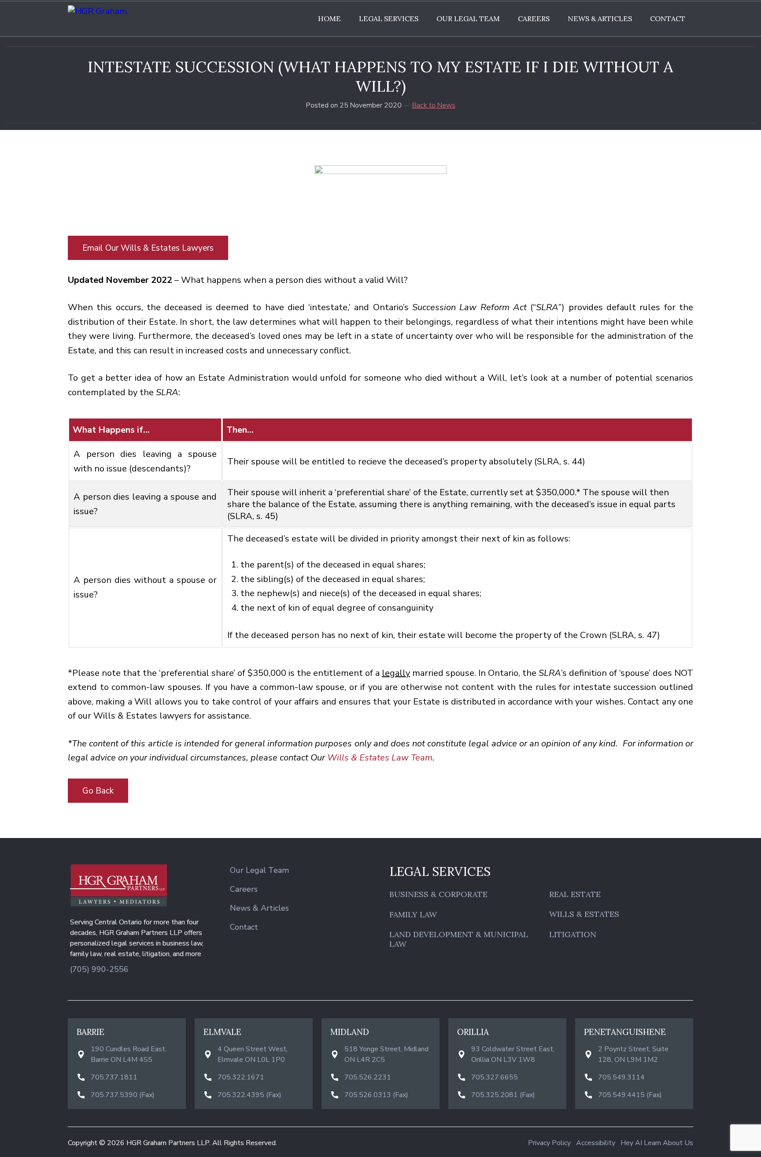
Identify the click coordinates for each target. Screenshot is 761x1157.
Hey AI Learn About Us (657, 1143)
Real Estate (575, 894)
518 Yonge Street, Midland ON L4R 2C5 (386, 1054)
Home (329, 18)
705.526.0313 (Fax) (376, 1095)
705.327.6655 (494, 1077)
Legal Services (388, 18)
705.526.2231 (367, 1077)
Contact (667, 18)
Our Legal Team (468, 18)
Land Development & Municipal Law (458, 939)
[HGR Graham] (143, 11)
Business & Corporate (438, 894)
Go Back (98, 791)
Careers (534, 18)
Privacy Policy (549, 1143)
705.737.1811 (114, 1077)
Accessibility (595, 1143)
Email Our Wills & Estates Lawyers (148, 248)
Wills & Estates (584, 914)
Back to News (433, 105)
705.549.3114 (621, 1077)
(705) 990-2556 (99, 969)
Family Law (413, 915)
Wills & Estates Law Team (379, 758)
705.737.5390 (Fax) (123, 1095)
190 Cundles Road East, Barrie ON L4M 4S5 (128, 1054)
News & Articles (600, 18)
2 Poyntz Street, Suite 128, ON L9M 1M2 (633, 1054)
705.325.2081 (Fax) (503, 1095)
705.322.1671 (241, 1077)
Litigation (572, 934)
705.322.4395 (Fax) (249, 1095)
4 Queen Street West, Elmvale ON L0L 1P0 (253, 1054)
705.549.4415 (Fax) (630, 1095)
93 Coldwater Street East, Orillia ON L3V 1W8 (512, 1054)
